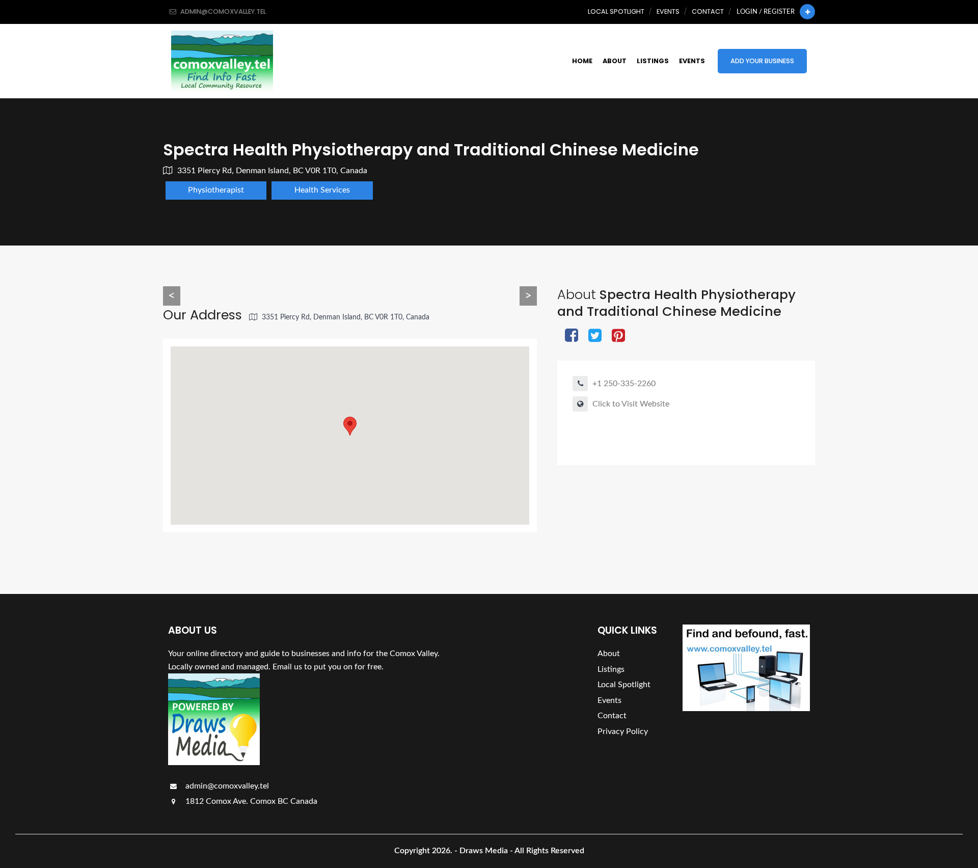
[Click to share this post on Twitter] (595, 336)
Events (668, 11)
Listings (653, 61)
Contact (708, 11)
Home (582, 61)
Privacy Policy (622, 731)
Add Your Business (762, 61)
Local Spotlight (616, 11)
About (615, 61)
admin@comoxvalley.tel (226, 786)
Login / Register (766, 12)
